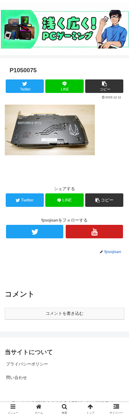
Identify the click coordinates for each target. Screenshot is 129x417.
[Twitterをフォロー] (34, 231)
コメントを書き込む (64, 313)
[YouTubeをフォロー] (94, 231)
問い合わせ (16, 377)
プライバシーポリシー (27, 364)
